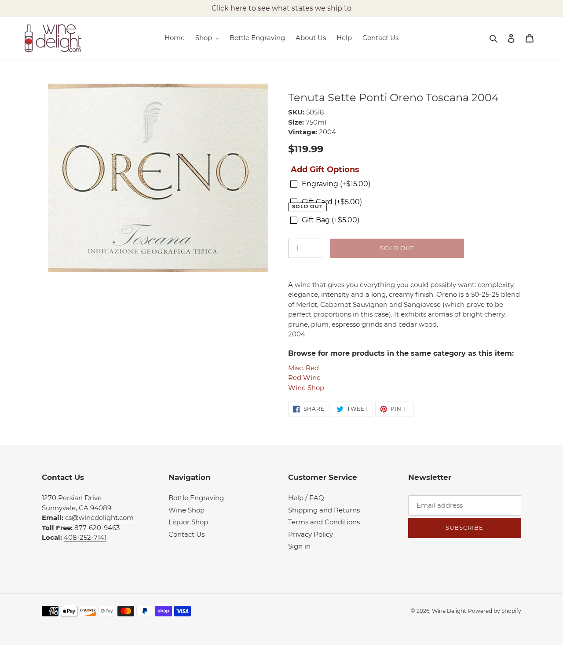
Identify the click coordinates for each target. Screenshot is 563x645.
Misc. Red (303, 368)
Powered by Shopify (494, 611)
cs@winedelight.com (99, 517)
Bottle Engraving (196, 498)
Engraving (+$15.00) (336, 184)
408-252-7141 (85, 537)
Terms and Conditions (324, 522)
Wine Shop (306, 387)
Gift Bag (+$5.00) (330, 220)
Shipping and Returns (324, 510)
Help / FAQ (306, 498)
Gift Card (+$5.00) (332, 202)
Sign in (299, 546)
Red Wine (304, 377)
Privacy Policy (310, 534)
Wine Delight (449, 611)
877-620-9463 (97, 527)
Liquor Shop (188, 522)
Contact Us (186, 534)
